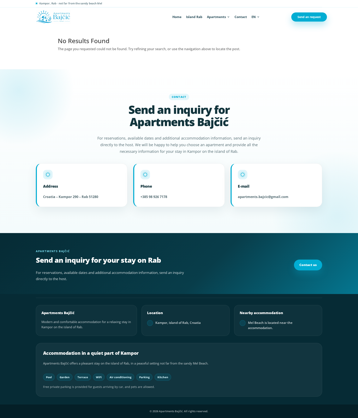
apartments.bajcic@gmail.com (263, 196)
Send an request (309, 17)
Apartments (216, 17)
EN (254, 17)
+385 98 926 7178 (153, 196)
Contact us (308, 265)
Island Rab (194, 17)
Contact (241, 17)
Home (176, 17)
